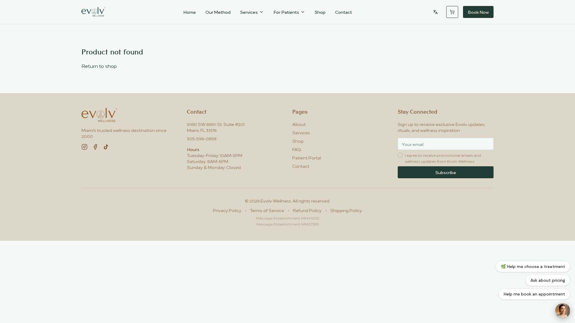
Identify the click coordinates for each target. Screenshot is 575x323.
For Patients (286, 12)
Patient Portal (306, 157)
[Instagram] (84, 147)
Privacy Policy (227, 210)
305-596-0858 (202, 138)
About (299, 124)
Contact (343, 12)
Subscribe (445, 172)
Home (189, 12)
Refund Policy (307, 210)
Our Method (218, 12)
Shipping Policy (346, 210)
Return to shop (99, 66)
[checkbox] (400, 155)
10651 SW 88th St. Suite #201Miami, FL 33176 (216, 127)
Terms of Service (267, 210)
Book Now (478, 12)
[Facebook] (95, 147)
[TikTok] (106, 147)
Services (249, 12)
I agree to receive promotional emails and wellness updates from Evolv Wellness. (443, 158)
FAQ (296, 149)
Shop (320, 12)
